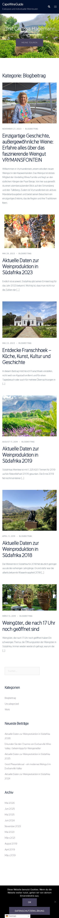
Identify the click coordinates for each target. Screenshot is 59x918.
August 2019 (11, 843)
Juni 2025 (10, 808)
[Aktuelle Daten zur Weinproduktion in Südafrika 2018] (29, 510)
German (12, 916)
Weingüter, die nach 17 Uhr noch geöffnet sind (28, 626)
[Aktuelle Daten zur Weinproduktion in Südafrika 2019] (29, 415)
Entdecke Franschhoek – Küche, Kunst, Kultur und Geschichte (26, 356)
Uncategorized (12, 703)
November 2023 (13, 826)
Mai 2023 (9, 832)
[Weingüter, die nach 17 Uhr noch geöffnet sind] (29, 597)
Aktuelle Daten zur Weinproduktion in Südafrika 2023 (20, 266)
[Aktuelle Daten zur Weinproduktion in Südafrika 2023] (29, 231)
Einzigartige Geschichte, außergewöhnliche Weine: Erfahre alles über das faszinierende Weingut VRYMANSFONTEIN (27, 147)
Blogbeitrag (31, 129)
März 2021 (10, 837)
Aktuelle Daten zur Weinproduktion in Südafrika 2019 (20, 454)
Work (7, 709)
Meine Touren (29, 42)
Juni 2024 (10, 820)
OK (29, 902)
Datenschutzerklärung (29, 910)
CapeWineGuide (12, 4)
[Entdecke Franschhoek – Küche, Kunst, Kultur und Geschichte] (29, 319)
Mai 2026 (10, 803)
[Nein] (55, 901)
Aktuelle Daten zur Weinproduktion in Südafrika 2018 (20, 549)
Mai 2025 (9, 814)
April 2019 (10, 849)
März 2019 (10, 855)
